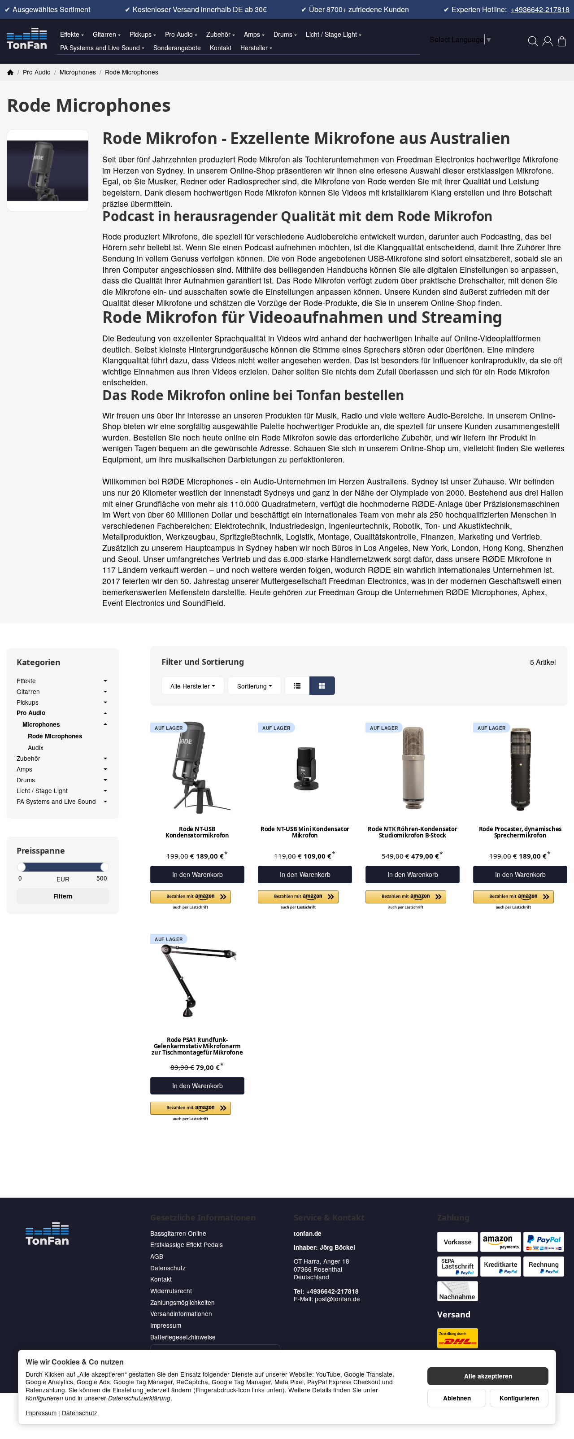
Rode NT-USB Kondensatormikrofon (197, 832)
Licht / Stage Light (331, 34)
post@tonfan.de (337, 1298)
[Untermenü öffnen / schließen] (105, 681)
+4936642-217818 (540, 9)
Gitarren (104, 34)
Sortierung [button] (252, 685)
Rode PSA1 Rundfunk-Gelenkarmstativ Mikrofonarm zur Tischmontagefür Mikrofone (197, 1046)
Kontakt (220, 47)
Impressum (41, 1412)
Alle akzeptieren (488, 1376)
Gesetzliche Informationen (203, 1217)
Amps (252, 34)
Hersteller (254, 47)
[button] (358, 686)
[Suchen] (533, 41)
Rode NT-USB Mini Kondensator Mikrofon (305, 832)
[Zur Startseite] (27, 41)
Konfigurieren (519, 1398)
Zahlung (453, 1217)
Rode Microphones (55, 736)
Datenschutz (79, 1412)
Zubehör (218, 34)
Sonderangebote (177, 47)
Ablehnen (457, 1398)
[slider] (21, 867)
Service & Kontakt (329, 1217)
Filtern (62, 896)
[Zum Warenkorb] (562, 41)
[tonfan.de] (47, 1233)
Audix (35, 747)
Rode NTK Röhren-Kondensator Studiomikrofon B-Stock (412, 832)
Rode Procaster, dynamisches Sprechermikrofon (520, 832)
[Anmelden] (547, 41)
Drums (283, 34)
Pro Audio (179, 34)
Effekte (69, 34)
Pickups (141, 34)
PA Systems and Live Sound (100, 47)
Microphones (41, 724)
